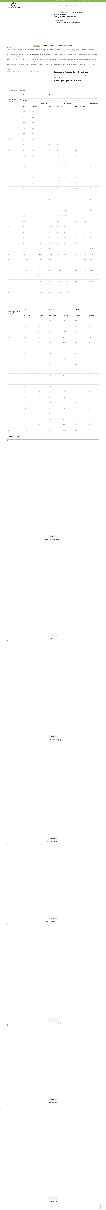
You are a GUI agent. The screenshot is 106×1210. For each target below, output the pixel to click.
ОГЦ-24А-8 (53, 638)
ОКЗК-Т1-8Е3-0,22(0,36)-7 (53, 921)
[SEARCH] (85, 5)
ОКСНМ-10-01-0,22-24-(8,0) (53, 740)
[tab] (37, 45)
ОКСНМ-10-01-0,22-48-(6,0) (53, 540)
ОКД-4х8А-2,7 (53, 1103)
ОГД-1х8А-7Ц (53, 1201)
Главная (56, 12)
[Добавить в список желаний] (98, 449)
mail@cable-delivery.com (62, 0)
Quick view (98, 445)
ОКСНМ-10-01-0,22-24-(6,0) (53, 841)
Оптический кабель (65, 12)
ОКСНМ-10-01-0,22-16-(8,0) (53, 1023)
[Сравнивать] (98, 442)
